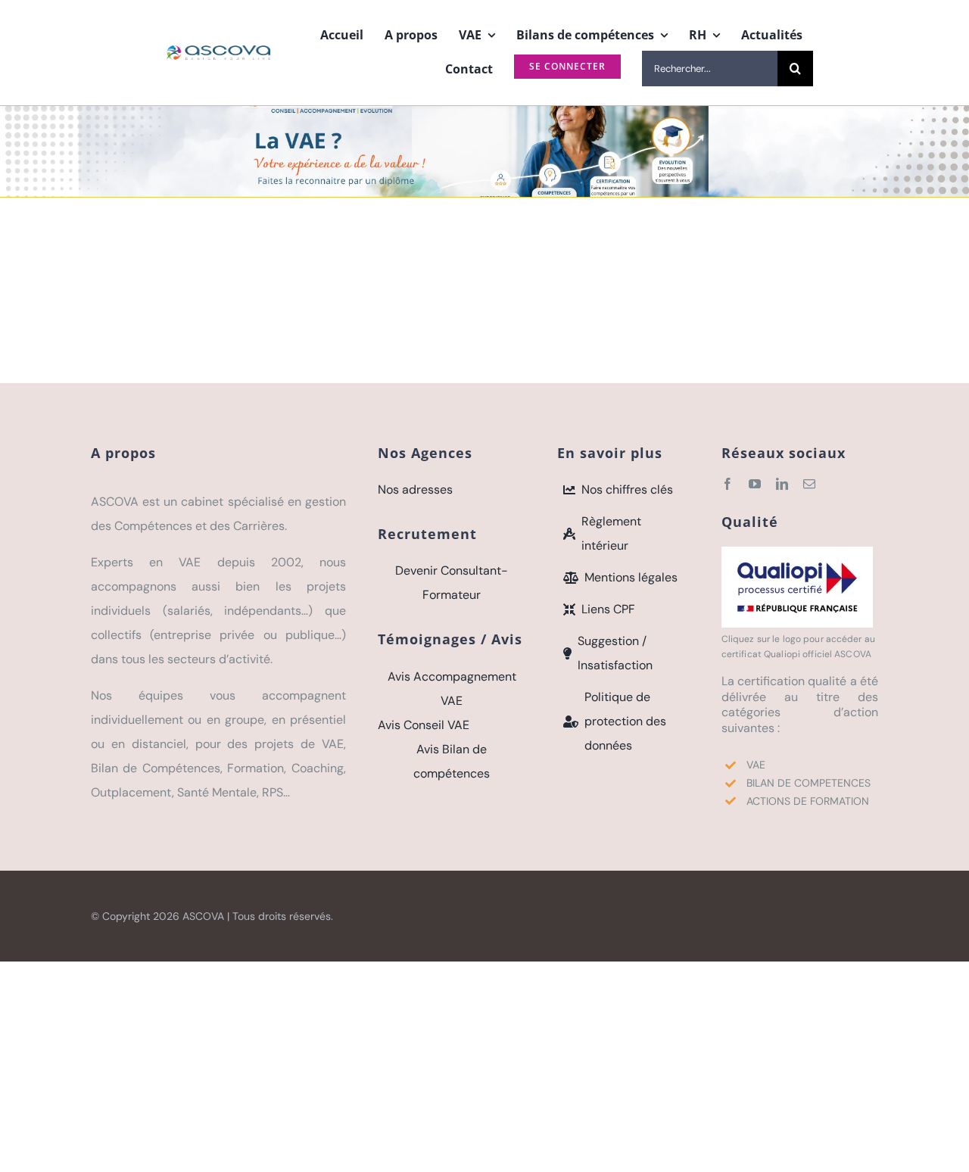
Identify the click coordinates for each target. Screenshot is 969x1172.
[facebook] (727, 484)
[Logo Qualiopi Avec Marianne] (797, 552)
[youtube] (755, 484)
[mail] (809, 484)
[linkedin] (782, 484)
